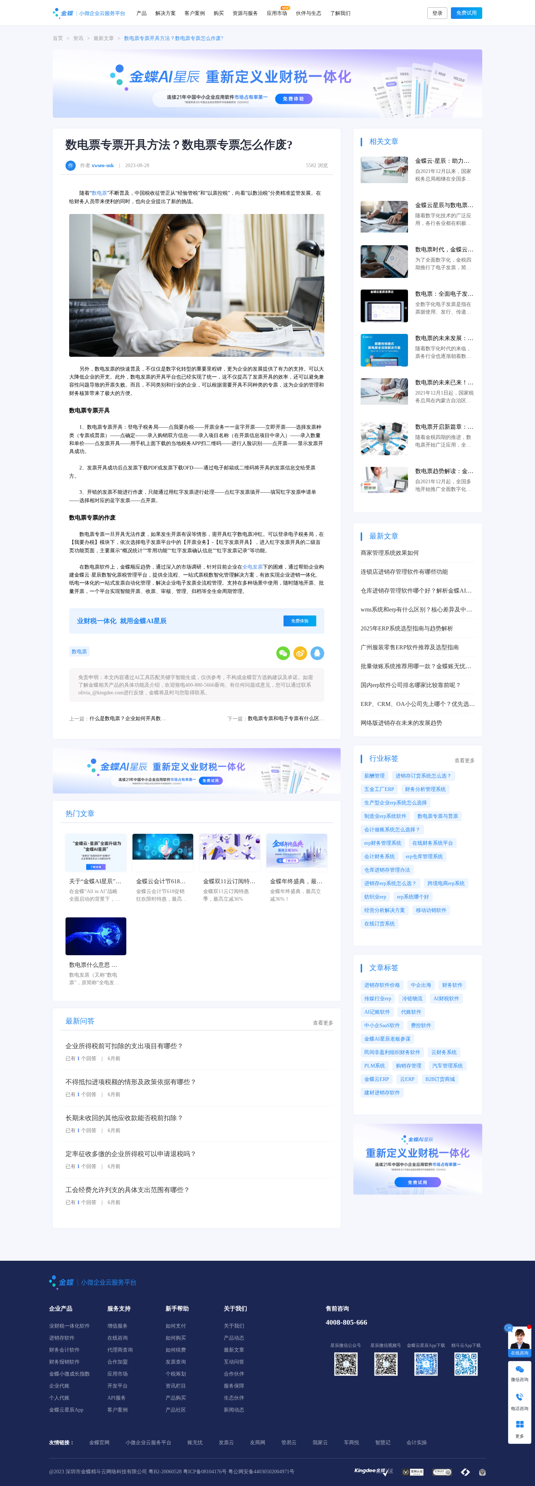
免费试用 (466, 13)
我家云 (320, 1442)
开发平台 (117, 1386)
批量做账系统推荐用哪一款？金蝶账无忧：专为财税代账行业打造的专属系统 (416, 667)
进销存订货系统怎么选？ (424, 776)
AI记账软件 (377, 1012)
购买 (219, 12)
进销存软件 (62, 1338)
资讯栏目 (176, 1386)
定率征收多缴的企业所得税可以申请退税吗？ (131, 1154)
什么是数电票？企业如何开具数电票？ (128, 718)
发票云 (226, 1442)
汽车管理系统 (447, 1066)
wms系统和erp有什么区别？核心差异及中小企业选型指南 (416, 610)
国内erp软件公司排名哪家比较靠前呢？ (411, 685)
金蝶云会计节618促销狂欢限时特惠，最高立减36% (162, 882)
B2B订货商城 (440, 1079)
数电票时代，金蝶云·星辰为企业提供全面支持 (444, 250)
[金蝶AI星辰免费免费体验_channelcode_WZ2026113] (267, 83)
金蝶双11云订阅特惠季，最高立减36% (229, 882)
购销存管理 (408, 1066)
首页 (58, 38)
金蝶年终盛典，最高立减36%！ (296, 882)
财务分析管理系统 (425, 789)
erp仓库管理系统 (424, 856)
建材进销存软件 (382, 1092)
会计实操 (417, 1442)
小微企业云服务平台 (148, 1442)
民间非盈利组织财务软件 (392, 1052)
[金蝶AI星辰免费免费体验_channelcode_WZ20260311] (197, 770)
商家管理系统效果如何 (390, 553)
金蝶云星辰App (66, 1410)
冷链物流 (412, 998)
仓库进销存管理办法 (387, 870)
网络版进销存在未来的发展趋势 (401, 723)
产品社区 (176, 1410)
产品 (141, 12)
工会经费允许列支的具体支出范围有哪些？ (128, 1190)
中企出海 (421, 985)
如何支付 (176, 1326)
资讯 (78, 38)
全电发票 (252, 567)
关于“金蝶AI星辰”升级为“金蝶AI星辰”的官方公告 (95, 882)
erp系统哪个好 (413, 897)
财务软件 (452, 985)
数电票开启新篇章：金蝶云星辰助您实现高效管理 (444, 427)
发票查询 (176, 1362)
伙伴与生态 (308, 12)
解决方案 (165, 12)
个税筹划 (176, 1374)
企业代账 (59, 1386)
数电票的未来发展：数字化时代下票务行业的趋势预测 (444, 339)
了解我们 (340, 12)
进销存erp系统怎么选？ (390, 883)
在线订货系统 (379, 923)
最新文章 (104, 38)
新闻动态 (234, 1410)
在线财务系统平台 (432, 843)
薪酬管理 (374, 776)
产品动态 (234, 1338)
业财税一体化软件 (69, 1326)
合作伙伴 (234, 1374)
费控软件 (421, 1025)
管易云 (289, 1442)
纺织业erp (375, 897)
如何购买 (176, 1338)
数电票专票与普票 (437, 816)
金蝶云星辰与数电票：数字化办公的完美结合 (444, 206)
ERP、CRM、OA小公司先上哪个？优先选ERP (415, 704)
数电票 (99, 193)
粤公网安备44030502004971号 (261, 1471)
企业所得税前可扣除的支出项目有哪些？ (124, 1046)
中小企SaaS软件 (382, 1025)
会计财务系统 (379, 856)
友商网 (257, 1442)
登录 (437, 13)
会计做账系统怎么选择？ (392, 829)
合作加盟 (117, 1362)
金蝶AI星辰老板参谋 (387, 1039)
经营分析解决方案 (384, 910)
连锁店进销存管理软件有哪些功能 (404, 572)
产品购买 (176, 1398)
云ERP (407, 1079)
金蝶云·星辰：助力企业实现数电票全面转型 (444, 161)
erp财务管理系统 (382, 843)
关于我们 (234, 1326)
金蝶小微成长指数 (69, 1374)
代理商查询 (120, 1350)
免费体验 (300, 620)
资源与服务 (245, 12)
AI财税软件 (446, 998)
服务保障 (234, 1386)
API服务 (116, 1398)
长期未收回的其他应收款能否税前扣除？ (124, 1118)
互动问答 (234, 1362)
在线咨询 (117, 1338)
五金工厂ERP (379, 789)
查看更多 (323, 1023)
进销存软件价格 (382, 985)
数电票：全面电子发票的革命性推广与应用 (444, 294)
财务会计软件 (64, 1350)
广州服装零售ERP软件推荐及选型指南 (410, 647)
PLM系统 (374, 1066)
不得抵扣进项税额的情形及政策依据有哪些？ (131, 1082)
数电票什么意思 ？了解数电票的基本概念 (95, 965)
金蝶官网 (99, 1442)
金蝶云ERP (376, 1079)
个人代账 (59, 1398)
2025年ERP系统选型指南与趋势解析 (407, 628)
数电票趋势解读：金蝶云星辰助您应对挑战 (444, 472)
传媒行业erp (377, 998)
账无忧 (195, 1442)
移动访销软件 (431, 910)
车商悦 (351, 1442)
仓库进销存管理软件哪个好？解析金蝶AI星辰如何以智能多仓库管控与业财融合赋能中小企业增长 (416, 591)
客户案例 (195, 12)
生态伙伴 (234, 1398)
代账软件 (411, 1012)
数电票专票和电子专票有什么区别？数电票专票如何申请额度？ (286, 718)
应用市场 (277, 12)
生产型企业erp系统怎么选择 (395, 802)
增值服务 (117, 1326)
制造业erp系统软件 (385, 816)
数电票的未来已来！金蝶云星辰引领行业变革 (444, 383)
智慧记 (383, 1442)
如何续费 (176, 1350)
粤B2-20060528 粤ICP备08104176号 (187, 1471)
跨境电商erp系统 (446, 883)
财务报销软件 (64, 1362)
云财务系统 (444, 1052)
